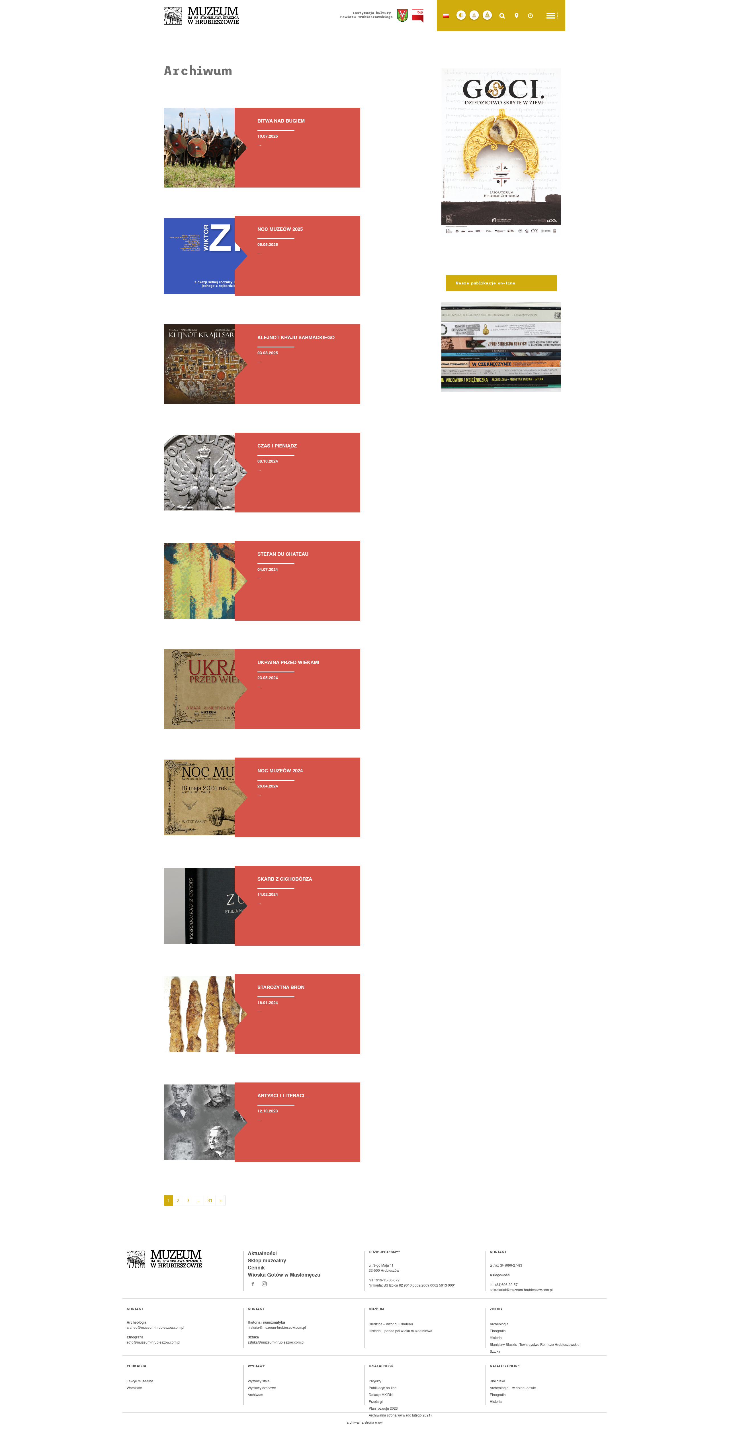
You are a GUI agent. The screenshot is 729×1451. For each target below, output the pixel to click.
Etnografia (498, 1331)
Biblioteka (497, 1381)
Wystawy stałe (259, 1381)
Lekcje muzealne (140, 1381)
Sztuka (495, 1352)
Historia (496, 1338)
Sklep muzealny (267, 1260)
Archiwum (255, 1395)
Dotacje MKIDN (381, 1395)
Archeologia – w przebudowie (513, 1388)
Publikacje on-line (383, 1388)
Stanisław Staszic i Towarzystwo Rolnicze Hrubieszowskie (534, 1345)
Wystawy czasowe (262, 1388)
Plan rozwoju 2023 (383, 1409)
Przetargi (376, 1402)
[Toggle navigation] (551, 15)
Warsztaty (134, 1388)
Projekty (375, 1381)
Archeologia (499, 1324)
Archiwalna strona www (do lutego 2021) (400, 1415)
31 (209, 1200)
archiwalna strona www (365, 1422)
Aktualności (262, 1253)
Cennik (256, 1268)
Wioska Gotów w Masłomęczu (284, 1275)
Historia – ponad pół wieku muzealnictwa (400, 1331)
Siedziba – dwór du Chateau (391, 1324)
